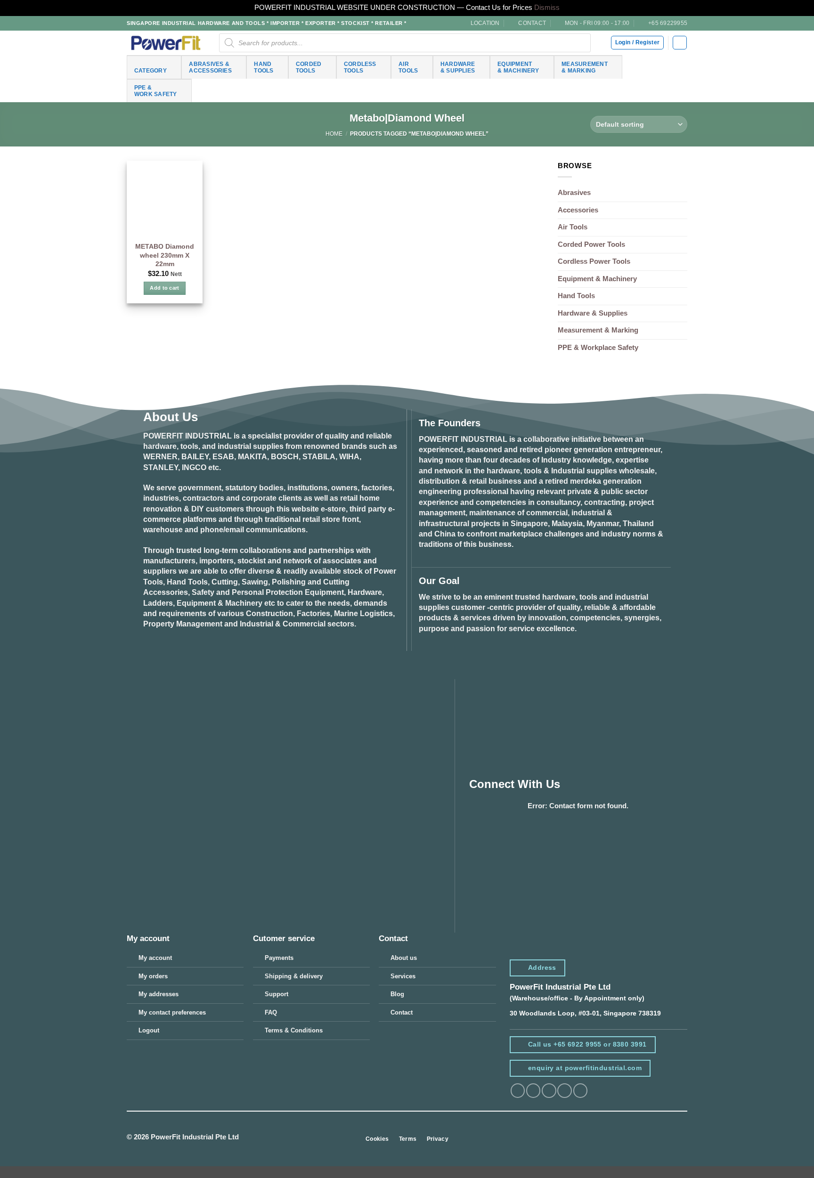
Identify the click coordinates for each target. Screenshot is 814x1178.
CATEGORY (150, 70)
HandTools (263, 67)
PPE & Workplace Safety (598, 347)
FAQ (271, 1012)
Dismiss (547, 7)
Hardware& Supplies (457, 67)
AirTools (408, 67)
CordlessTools (360, 67)
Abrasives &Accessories (210, 67)
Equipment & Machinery (597, 279)
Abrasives (574, 192)
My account (155, 957)
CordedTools (308, 67)
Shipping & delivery (294, 976)
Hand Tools (576, 296)
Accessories (578, 210)
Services (403, 976)
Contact (402, 1012)
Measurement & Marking (598, 330)
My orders (153, 976)
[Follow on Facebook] (518, 1090)
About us (404, 957)
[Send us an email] (564, 1090)
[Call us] (580, 1090)
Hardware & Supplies (592, 313)
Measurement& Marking (585, 67)
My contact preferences (172, 1012)
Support (276, 994)
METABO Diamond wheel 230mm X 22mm (164, 255)
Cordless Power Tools (594, 261)
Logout (148, 1030)
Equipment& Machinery (518, 67)
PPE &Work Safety (155, 90)
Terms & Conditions (294, 1030)
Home (334, 133)
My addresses (158, 994)
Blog (397, 994)
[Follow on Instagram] (533, 1090)
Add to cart (164, 288)
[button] (679, 42)
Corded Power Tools (591, 244)
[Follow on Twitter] (549, 1090)
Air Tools (572, 227)
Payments (279, 957)
